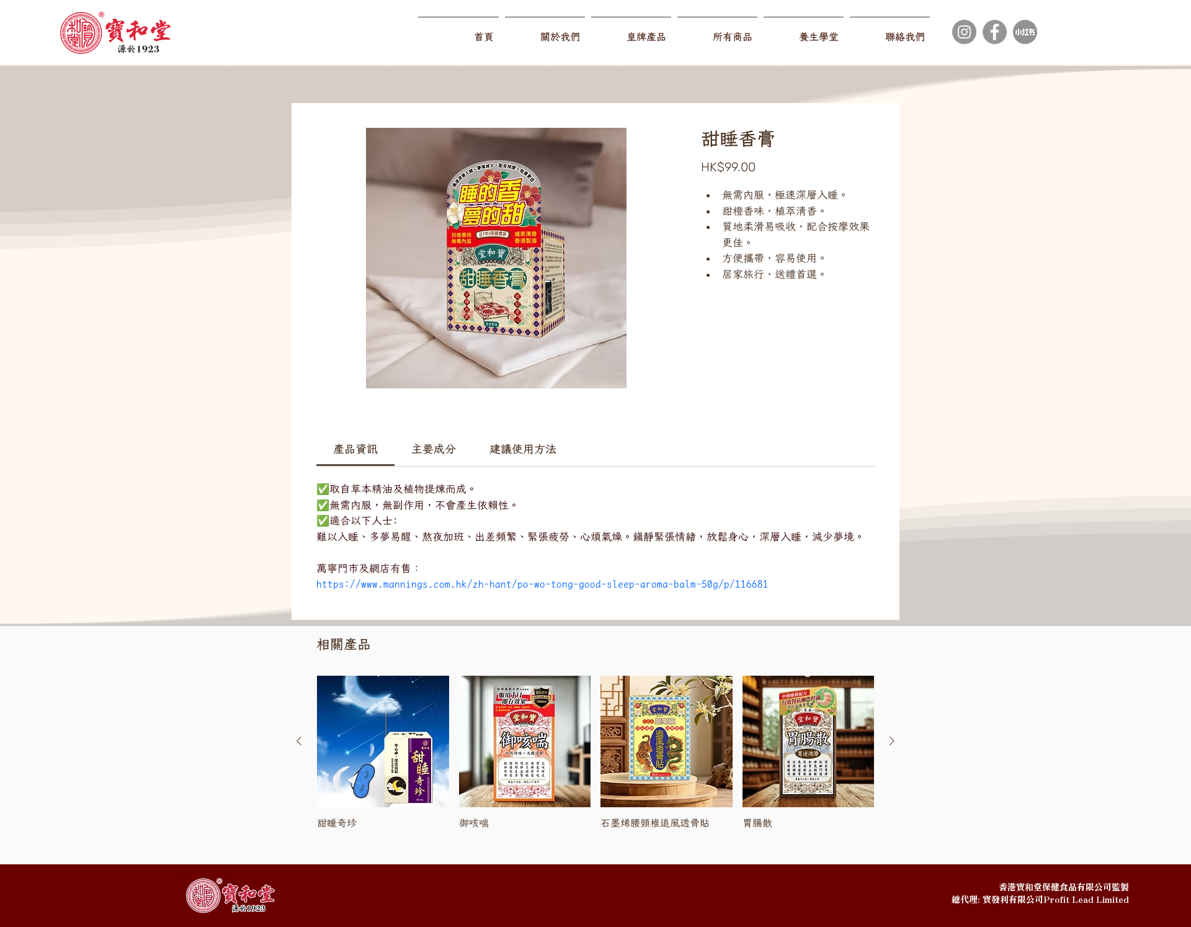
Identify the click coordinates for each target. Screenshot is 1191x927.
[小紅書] (1025, 32)
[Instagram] (964, 32)
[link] (355, 448)
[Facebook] (995, 32)
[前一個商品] (299, 740)
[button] (631, 32)
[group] (595, 759)
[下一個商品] (892, 740)
